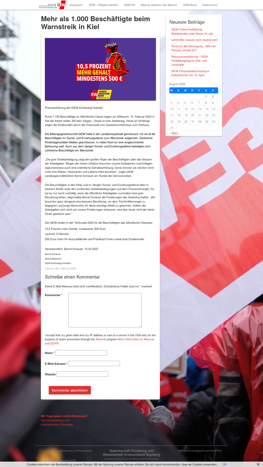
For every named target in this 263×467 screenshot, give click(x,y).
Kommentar (53, 295)
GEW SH (129, 5)
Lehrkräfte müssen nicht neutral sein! (194, 40)
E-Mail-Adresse (56, 364)
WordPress (216, 450)
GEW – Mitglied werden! (103, 5)
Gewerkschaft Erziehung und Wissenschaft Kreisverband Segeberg (131, 452)
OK (225, 464)
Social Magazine (196, 450)
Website (50, 374)
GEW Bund (190, 5)
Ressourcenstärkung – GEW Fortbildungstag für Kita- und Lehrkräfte (189, 60)
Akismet (100, 339)
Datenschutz (210, 5)
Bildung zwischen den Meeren (159, 5)
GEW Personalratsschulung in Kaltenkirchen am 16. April (190, 73)
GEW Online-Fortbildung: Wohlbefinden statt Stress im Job (192, 31)
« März (173, 133)
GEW (73, 268)
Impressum (76, 5)
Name (49, 353)
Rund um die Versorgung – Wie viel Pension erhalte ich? (193, 48)
